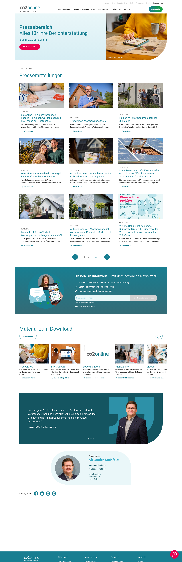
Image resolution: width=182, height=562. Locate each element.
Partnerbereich (140, 3)
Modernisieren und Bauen (84, 9)
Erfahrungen (116, 9)
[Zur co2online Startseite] (30, 9)
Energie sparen (64, 9)
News (113, 3)
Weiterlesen (28, 131)
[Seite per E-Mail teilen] (54, 493)
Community (155, 9)
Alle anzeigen (28, 336)
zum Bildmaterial (28, 378)
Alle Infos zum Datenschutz (85, 306)
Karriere (132, 3)
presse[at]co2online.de (97, 465)
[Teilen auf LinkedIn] (48, 493)
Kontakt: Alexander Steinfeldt (33, 40)
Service (127, 9)
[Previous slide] (152, 336)
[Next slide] (160, 336)
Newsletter (120, 3)
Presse (126, 3)
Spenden (148, 3)
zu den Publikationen (126, 378)
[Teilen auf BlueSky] (42, 493)
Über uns (107, 3)
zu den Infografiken (61, 378)
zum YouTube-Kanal (157, 378)
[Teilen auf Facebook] (36, 493)
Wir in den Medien (30, 47)
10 (101, 257)
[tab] (89, 439)
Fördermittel (103, 9)
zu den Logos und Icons (95, 378)
